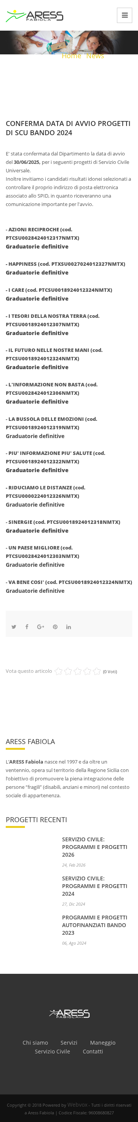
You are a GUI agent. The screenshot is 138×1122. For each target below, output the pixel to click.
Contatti (93, 1051)
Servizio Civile (52, 1051)
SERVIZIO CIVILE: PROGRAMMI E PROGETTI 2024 (94, 886)
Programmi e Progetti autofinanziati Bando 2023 (94, 925)
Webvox (77, 1104)
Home (71, 55)
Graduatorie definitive (37, 246)
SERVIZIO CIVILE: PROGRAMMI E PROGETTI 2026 (94, 847)
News (95, 55)
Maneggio (102, 1042)
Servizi (69, 1042)
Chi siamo (35, 1042)
